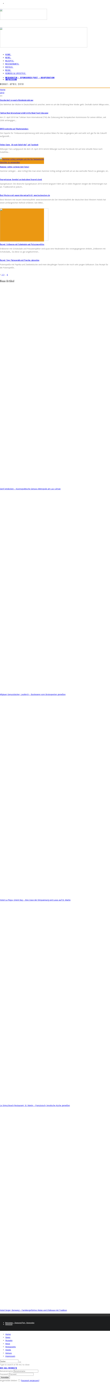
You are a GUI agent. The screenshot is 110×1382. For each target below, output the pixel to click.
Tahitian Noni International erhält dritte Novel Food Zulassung (24, 112)
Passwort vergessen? (30, 1380)
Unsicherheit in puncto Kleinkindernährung (16, 100)
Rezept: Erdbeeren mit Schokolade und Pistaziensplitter (22, 244)
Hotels (8, 1350)
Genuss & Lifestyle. (15, 73)
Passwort (4, 1374)
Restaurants (10, 1346)
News (7, 1337)
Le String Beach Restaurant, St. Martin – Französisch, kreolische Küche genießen (35, 1105)
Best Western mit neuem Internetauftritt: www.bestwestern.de (25, 195)
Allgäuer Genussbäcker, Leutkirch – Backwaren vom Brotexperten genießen (33, 694)
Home (8, 1334)
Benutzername (6, 1371)
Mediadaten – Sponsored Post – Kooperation (29, 77)
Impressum (11, 79)
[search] (20, 1362)
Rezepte (8, 1340)
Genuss (8, 1353)
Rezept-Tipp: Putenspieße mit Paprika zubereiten (19, 260)
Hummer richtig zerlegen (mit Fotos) (14, 166)
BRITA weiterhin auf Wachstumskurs (14, 128)
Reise (7, 1343)
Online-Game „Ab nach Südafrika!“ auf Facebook (19, 144)
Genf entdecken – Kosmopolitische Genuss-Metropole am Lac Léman (30, 488)
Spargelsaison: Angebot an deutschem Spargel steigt (21, 179)
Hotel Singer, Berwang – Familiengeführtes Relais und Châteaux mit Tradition (33, 1310)
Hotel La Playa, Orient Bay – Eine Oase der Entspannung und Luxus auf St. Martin (35, 900)
